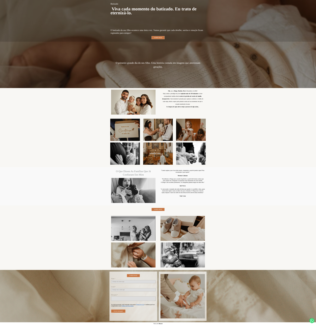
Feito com (158, 323)
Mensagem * (114, 295)
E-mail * (113, 286)
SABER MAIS (158, 37)
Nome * (113, 278)
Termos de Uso (140, 304)
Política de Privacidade (127, 306)
